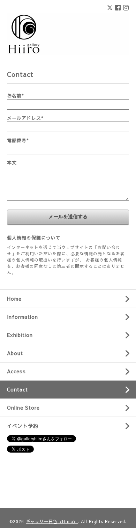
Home (14, 298)
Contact (17, 389)
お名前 (15, 96)
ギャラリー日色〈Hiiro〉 (52, 521)
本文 (12, 163)
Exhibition (20, 334)
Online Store (23, 407)
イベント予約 (22, 425)
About (15, 353)
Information (22, 316)
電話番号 (18, 140)
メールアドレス (25, 118)
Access (16, 371)
